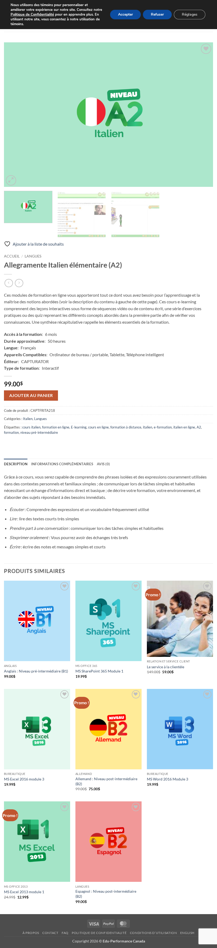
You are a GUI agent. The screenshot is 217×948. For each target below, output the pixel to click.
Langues (33, 256)
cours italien (31, 427)
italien (147, 427)
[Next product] (8, 283)
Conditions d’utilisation (153, 933)
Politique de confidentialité (99, 933)
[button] (11, 180)
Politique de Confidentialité (32, 14)
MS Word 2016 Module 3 (167, 779)
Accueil (12, 256)
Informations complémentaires (62, 464)
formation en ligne (55, 427)
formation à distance (125, 427)
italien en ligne (184, 427)
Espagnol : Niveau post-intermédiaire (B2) (105, 894)
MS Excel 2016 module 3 (24, 779)
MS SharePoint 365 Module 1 (99, 671)
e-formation (163, 427)
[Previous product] (19, 283)
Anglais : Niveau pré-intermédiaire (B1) (36, 671)
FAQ (65, 933)
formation (11, 432)
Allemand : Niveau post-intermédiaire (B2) (106, 781)
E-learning (79, 427)
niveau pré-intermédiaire (39, 432)
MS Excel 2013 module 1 (24, 892)
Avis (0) (103, 464)
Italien (28, 419)
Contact (50, 933)
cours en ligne (98, 427)
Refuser (157, 14)
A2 (199, 427)
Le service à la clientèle (165, 667)
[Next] (202, 114)
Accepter (125, 14)
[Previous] (15, 114)
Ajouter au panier (31, 395)
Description (16, 464)
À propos (30, 933)
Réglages (189, 14)
